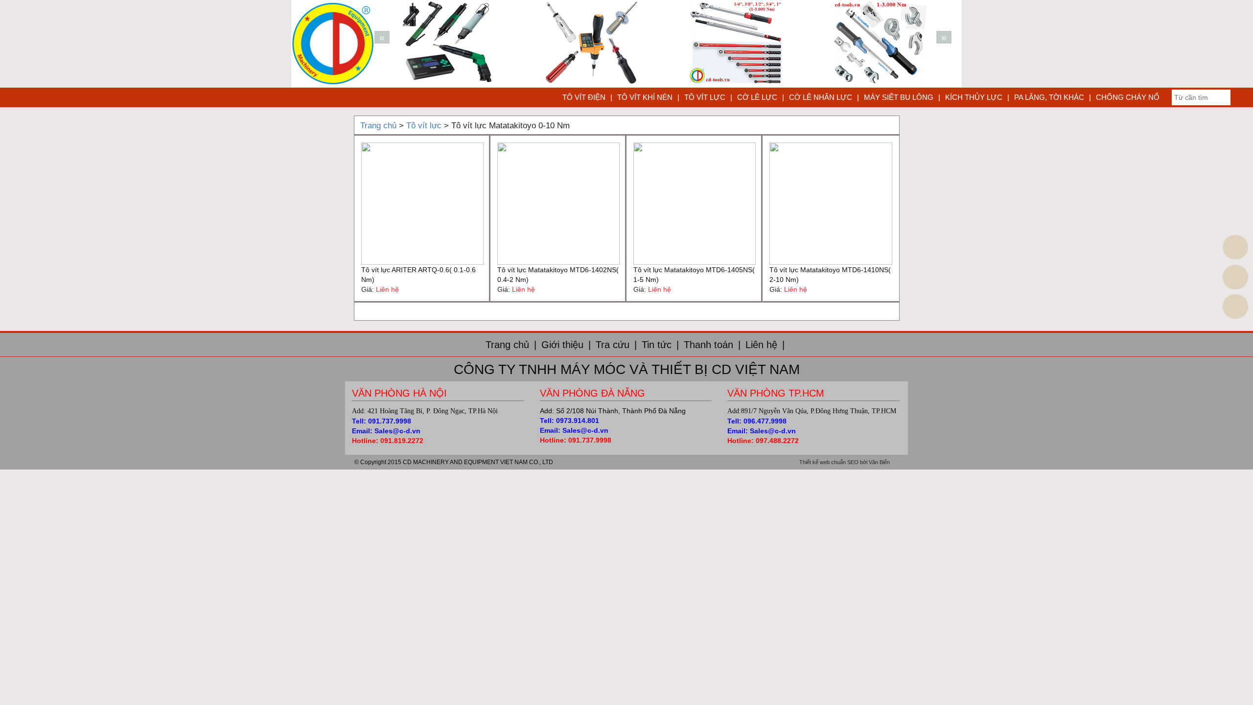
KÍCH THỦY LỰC (973, 97)
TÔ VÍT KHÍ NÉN (645, 97)
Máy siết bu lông (898, 97)
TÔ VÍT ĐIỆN (583, 97)
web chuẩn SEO (839, 462)
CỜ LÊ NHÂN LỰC (820, 97)
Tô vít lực (704, 97)
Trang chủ (511, 344)
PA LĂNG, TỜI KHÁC (1049, 97)
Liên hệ (765, 344)
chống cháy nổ (1128, 97)
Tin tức (660, 344)
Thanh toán (712, 344)
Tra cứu (616, 344)
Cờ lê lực (757, 97)
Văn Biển (879, 462)
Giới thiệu (566, 344)
